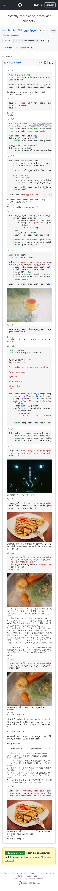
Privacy (15, 873)
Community (42, 873)
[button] (42, 41)
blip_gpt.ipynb (28, 30)
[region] (29, 455)
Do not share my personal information (29, 878)
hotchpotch (9, 30)
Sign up (50, 4)
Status (32, 873)
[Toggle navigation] (4, 5)
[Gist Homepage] (20, 5)
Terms (6, 873)
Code (9, 47)
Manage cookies (33, 876)
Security (24, 873)
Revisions (26, 47)
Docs (52, 873)
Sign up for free (15, 853)
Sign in (38, 4)
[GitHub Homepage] (20, 883)
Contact (21, 876)
